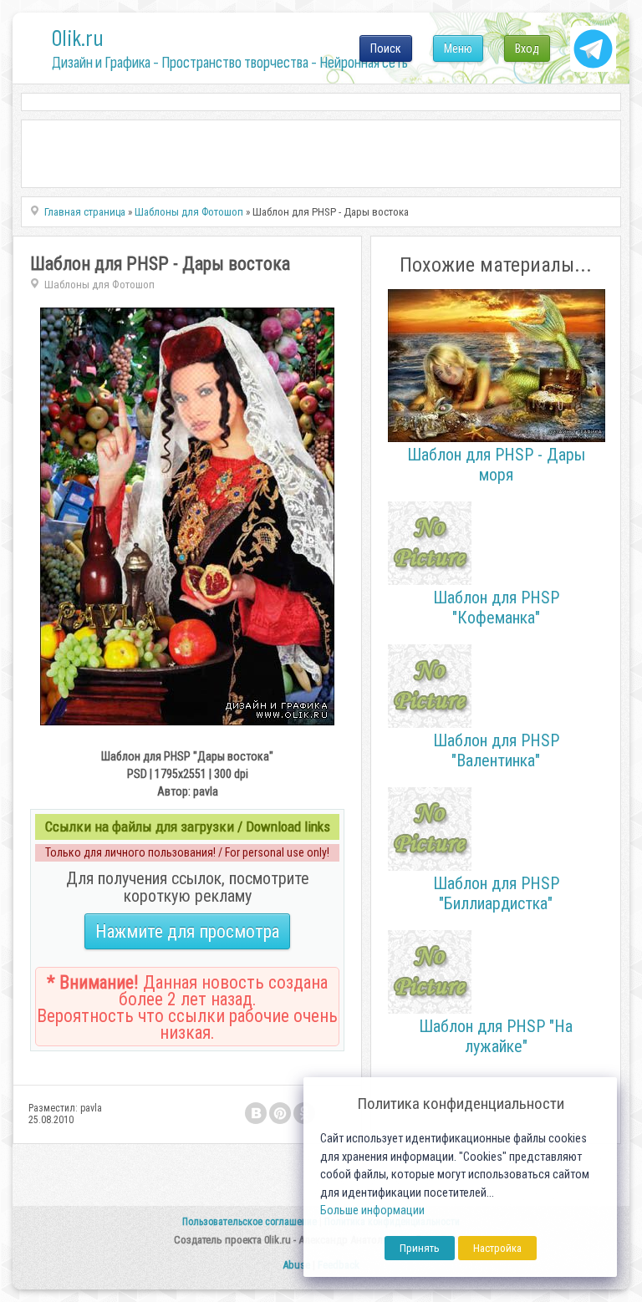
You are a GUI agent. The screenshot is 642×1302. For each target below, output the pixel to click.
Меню (458, 48)
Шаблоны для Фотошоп (99, 284)
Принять (420, 1248)
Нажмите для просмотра (187, 931)
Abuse (296, 1265)
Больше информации (372, 1210)
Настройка (497, 1248)
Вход (527, 48)
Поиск (385, 48)
